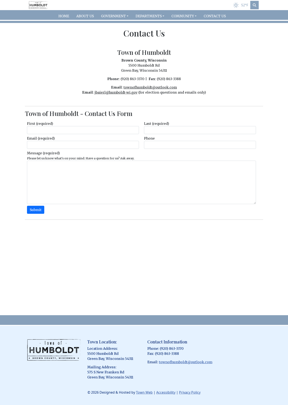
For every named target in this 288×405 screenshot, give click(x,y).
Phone (149, 138)
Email (41, 138)
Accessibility (165, 392)
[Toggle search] (254, 5)
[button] (116, 16)
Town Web (144, 392)
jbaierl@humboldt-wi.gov (116, 92)
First (40, 123)
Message (43, 153)
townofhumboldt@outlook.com (150, 87)
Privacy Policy (190, 392)
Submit (36, 210)
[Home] (38, 5)
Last (156, 123)
